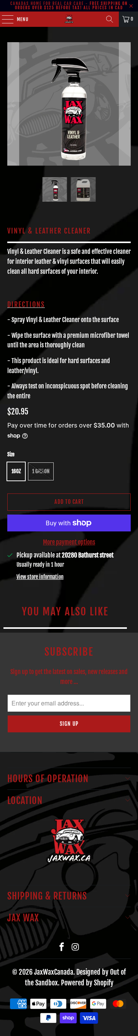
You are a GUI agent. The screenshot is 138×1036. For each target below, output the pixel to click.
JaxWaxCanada (53, 972)
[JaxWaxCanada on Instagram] (75, 947)
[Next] (125, 104)
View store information (40, 577)
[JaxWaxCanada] (69, 19)
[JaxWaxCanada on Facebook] (61, 947)
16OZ (16, 471)
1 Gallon (40, 471)
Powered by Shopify (87, 982)
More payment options (69, 542)
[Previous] (13, 104)
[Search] (109, 19)
